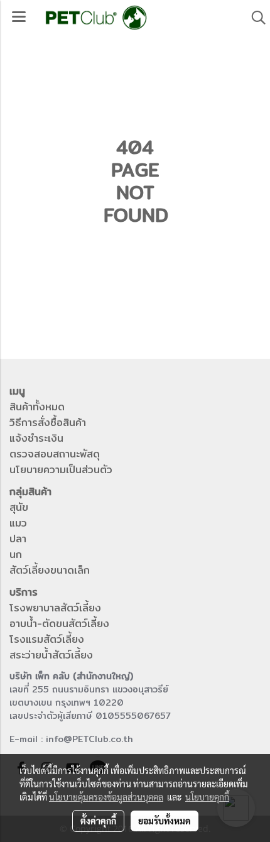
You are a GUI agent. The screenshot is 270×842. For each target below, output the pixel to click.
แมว (18, 523)
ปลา (17, 539)
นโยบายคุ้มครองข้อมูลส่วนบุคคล (106, 796)
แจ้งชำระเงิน (36, 438)
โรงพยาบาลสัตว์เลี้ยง (55, 608)
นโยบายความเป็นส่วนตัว (60, 470)
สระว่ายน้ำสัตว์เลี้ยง (51, 655)
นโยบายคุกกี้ (207, 796)
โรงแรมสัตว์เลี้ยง (46, 639)
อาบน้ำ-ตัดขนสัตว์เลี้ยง (59, 624)
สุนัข (18, 507)
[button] (254, 18)
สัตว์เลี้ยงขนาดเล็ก (49, 570)
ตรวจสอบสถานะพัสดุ (54, 454)
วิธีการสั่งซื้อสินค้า (47, 422)
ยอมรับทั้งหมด (164, 820)
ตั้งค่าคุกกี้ (98, 820)
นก (15, 554)
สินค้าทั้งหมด (37, 407)
